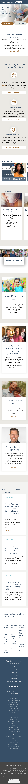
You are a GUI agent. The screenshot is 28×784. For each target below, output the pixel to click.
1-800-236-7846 (14, 664)
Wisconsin (21, 648)
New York (13, 646)
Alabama (6, 620)
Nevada (12, 638)
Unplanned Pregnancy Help (14, 704)
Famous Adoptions (14, 756)
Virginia (20, 642)
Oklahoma (21, 621)
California (6, 627)
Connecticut (6, 631)
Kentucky (6, 652)
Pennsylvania (21, 625)
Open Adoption (14, 712)
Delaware (6, 632)
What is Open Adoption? (14, 729)
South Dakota (20, 633)
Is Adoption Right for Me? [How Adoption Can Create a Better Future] (14, 179)
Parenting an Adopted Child (14, 744)
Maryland (13, 623)
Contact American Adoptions (14, 669)
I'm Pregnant (7, 23)
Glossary (14, 758)
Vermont (20, 640)
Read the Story (13, 315)
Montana (13, 634)
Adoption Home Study (14, 725)
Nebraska (13, 636)
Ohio (20, 620)
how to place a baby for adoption (13, 50)
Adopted (14, 740)
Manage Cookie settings (14, 781)
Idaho (5, 643)
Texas (20, 637)
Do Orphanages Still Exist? (14, 761)
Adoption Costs (13, 719)
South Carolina (20, 630)
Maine (12, 621)
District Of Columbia (6, 635)
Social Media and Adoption (14, 760)
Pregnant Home (13, 698)
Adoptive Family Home (14, 717)
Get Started (18, 2)
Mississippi (13, 631)
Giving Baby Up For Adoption (14, 700)
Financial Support (14, 708)
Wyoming (20, 650)
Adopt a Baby (20, 23)
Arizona (5, 623)
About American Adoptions (14, 746)
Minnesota (13, 629)
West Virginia (21, 646)
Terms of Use (14, 672)
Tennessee (21, 635)
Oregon (20, 623)
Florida (5, 637)
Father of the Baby (14, 706)
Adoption (14, 738)
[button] (26, 169)
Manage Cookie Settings (14, 681)
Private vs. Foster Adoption (14, 750)
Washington (21, 644)
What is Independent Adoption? (14, 752)
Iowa (5, 648)
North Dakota (12, 652)
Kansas (5, 650)
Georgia (5, 639)
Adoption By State (14, 742)
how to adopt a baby (14, 51)
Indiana (5, 646)
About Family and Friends (13, 710)
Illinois (5, 645)
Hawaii (5, 641)
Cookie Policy (14, 678)
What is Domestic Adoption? (14, 721)
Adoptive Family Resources (14, 731)
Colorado (6, 629)
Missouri (13, 632)
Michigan (13, 627)
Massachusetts (14, 625)
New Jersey (13, 643)
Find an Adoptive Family (14, 702)
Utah (20, 639)
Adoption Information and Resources (14, 736)
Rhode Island (21, 627)
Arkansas (6, 625)
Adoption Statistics (13, 754)
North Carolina (13, 649)
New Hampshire (13, 640)
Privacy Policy (14, 675)
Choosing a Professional (13, 723)
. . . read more (16, 238)
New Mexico (13, 645)
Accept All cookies (14, 779)
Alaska (5, 621)
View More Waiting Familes (14, 260)
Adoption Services (14, 748)
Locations (14, 667)
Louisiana (13, 620)
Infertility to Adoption (14, 727)
